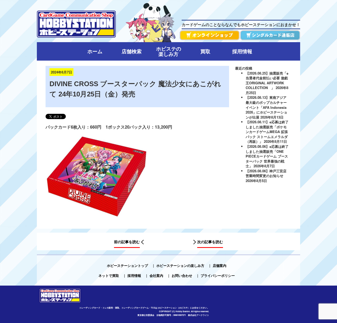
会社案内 (156, 275)
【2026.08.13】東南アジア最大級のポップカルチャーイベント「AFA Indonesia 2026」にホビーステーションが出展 (266, 107)
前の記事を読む (127, 241)
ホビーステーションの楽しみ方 (180, 265)
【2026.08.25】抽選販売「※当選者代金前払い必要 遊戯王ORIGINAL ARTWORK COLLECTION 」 (267, 80)
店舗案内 (219, 265)
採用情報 (134, 275)
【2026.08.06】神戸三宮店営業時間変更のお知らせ (266, 173)
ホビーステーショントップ (127, 265)
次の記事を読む (210, 241)
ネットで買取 (108, 275)
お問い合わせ (182, 275)
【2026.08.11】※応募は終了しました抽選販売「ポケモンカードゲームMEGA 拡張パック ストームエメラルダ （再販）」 (267, 131)
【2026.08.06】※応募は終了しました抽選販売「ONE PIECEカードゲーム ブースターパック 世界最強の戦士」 (267, 156)
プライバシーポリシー (218, 275)
